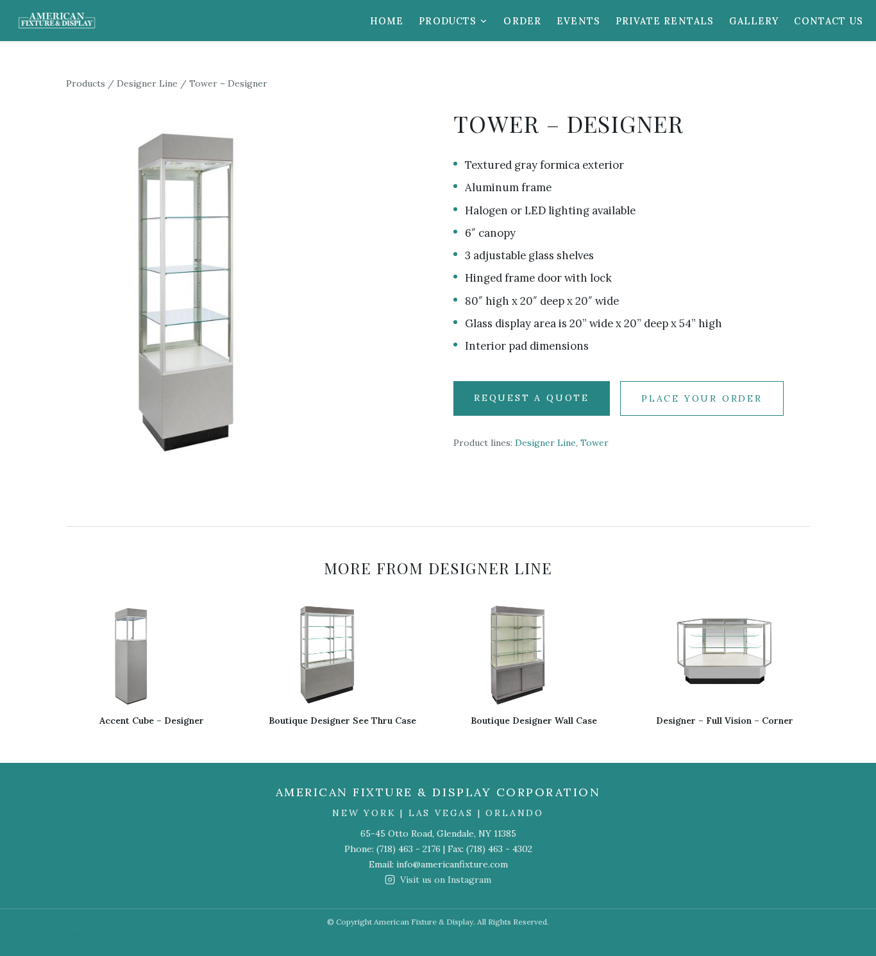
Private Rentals (665, 21)
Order (522, 21)
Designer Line (147, 83)
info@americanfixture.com (452, 864)
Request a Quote (531, 398)
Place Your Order (701, 398)
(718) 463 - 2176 (408, 849)
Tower (594, 442)
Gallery (754, 21)
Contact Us (828, 21)
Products (447, 21)
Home (387, 21)
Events (578, 21)
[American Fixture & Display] (57, 20)
